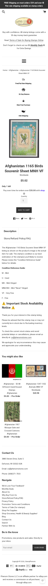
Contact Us (6, 520)
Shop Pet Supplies (9, 510)
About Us (6, 492)
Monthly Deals (8, 489)
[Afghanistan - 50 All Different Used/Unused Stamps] (12, 371)
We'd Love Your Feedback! (13, 486)
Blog (4, 516)
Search (5, 523)
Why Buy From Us (9, 495)
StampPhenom (30, 561)
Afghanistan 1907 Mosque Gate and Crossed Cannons (12, 427)
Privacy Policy (7, 501)
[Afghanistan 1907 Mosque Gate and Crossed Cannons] (12, 412)
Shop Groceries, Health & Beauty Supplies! (19, 513)
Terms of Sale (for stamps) (13, 507)
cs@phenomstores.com (21, 337)
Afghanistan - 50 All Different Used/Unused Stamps (12, 387)
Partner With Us (8, 526)
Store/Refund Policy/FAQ (17, 238)
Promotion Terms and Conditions (16, 504)
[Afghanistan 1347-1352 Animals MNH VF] (36, 371)
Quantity (24, 196)
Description (10, 231)
